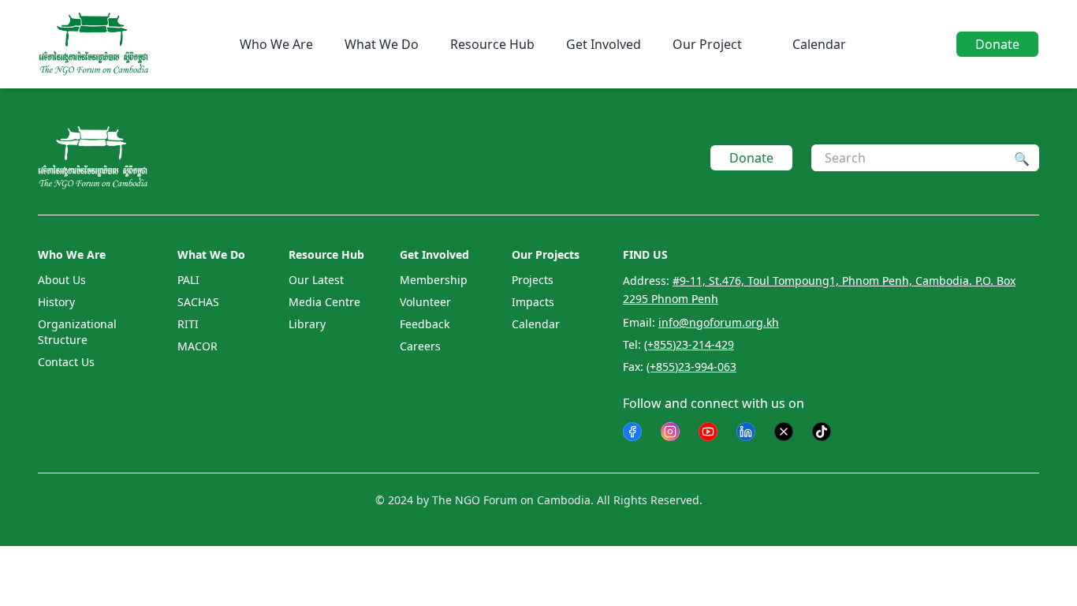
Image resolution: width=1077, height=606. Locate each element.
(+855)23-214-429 (689, 344)
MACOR (197, 346)
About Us (62, 279)
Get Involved (603, 44)
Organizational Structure (77, 331)
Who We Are (276, 44)
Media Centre (324, 301)
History (56, 301)
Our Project (707, 44)
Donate (997, 44)
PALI (188, 279)
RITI (188, 323)
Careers (420, 346)
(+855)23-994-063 (691, 366)
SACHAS (198, 301)
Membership (434, 279)
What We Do (382, 44)
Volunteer (425, 301)
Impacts (533, 301)
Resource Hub (492, 44)
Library (307, 323)
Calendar (819, 44)
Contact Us (66, 361)
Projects (532, 279)
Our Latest (316, 279)
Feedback (424, 323)
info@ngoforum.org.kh (718, 322)
